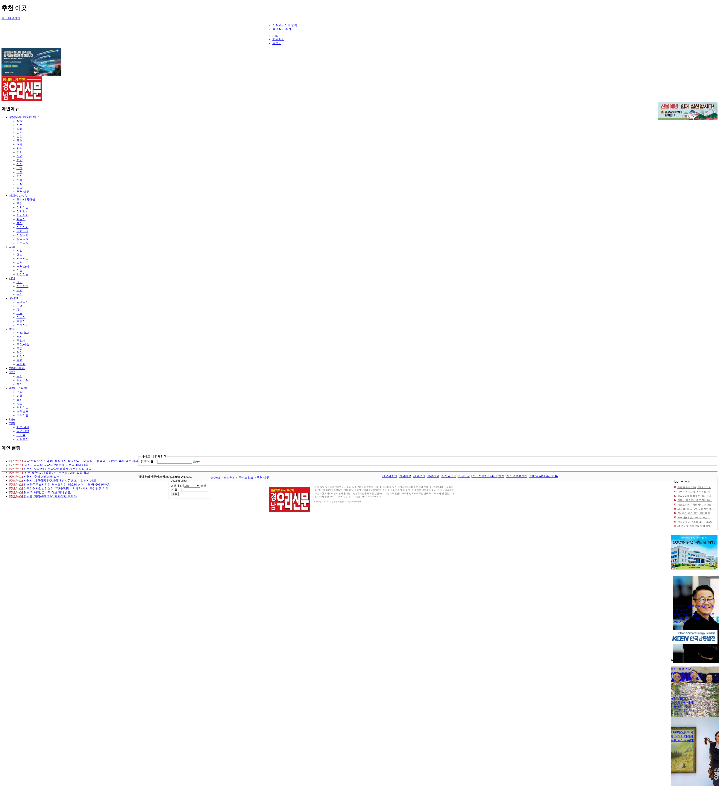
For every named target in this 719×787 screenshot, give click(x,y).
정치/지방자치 (18, 195)
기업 (19, 305)
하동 (19, 180)
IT (17, 309)
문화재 (20, 340)
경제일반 (22, 301)
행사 (19, 384)
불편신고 (433, 476)
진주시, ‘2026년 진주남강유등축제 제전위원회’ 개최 (50, 468)
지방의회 (22, 235)
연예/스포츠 (17, 368)
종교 (19, 348)
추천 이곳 (22, 191)
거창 (19, 183)
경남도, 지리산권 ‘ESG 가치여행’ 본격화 (43, 496)
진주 (19, 124)
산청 (19, 164)
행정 (19, 254)
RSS (275, 35)
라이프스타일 (18, 387)
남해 (19, 168)
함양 (19, 160)
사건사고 (22, 258)
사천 (19, 148)
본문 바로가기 (10, 18)
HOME (216, 477)
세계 (12, 278)
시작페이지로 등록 (284, 25)
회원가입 (278, 39)
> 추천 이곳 (261, 477)
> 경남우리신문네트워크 (237, 477)
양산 (19, 132)
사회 (12, 246)
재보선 (20, 219)
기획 (12, 423)
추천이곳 (22, 415)
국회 (19, 203)
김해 (19, 128)
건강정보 (22, 407)
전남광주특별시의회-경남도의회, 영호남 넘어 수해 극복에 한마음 (59, 484)
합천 (19, 176)
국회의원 (22, 231)
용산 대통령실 (25, 199)
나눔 (12, 419)
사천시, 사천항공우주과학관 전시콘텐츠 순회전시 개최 (52, 480)
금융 (19, 313)
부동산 (20, 321)
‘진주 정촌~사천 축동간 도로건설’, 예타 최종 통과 (49, 472)
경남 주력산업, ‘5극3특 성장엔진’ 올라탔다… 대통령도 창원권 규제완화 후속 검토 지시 (73, 461)
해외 (19, 282)
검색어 (149, 461)
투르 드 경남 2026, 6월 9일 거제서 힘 (697, 487)
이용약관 (464, 476)
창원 (19, 121)
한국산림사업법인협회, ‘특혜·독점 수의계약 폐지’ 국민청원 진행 (58, 488)
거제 (19, 144)
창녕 (19, 156)
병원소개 (22, 411)
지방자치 (22, 215)
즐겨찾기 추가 (281, 29)
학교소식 (22, 380)
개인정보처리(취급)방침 (488, 476)
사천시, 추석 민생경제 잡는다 (36, 476)
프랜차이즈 (23, 325)
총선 (19, 223)
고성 (19, 172)
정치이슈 (22, 207)
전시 (19, 336)
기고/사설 (22, 427)
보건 (19, 262)
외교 (19, 290)
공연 (19, 360)
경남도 (20, 187)
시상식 (20, 356)
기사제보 (405, 476)
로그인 (276, 43)
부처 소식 (22, 266)
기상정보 (22, 274)
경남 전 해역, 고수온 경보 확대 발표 (40, 492)
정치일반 (22, 211)
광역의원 (22, 239)
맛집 (19, 403)
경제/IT (14, 298)
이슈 (19, 270)
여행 (19, 395)
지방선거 (22, 227)
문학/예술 (22, 344)
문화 (12, 328)
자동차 (20, 317)
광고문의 (419, 476)
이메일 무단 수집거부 (543, 476)
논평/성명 (22, 431)
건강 (19, 391)
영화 (19, 352)
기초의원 (22, 242)
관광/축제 (22, 332)
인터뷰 (20, 435)
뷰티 (19, 399)
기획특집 (22, 439)
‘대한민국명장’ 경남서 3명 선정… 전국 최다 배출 (48, 464)
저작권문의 (448, 476)
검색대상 (177, 485)
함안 (19, 152)
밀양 (19, 136)
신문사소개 (389, 476)
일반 (19, 294)
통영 (19, 140)
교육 (12, 372)
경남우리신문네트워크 (24, 117)
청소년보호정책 (516, 476)
